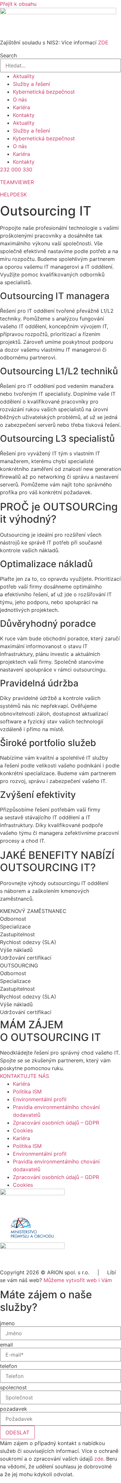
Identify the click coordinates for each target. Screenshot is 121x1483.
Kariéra (21, 107)
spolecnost (13, 1387)
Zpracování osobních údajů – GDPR (56, 1122)
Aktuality (24, 76)
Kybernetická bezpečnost (44, 91)
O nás (20, 99)
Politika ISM (27, 1091)
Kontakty (24, 115)
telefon (8, 1366)
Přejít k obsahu (18, 4)
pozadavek (13, 1408)
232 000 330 (16, 169)
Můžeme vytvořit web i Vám (78, 1280)
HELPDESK (13, 194)
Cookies (23, 1130)
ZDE (103, 42)
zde (98, 1458)
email (6, 1344)
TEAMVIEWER (17, 182)
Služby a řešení (31, 84)
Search (8, 55)
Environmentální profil (39, 1099)
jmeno (7, 1323)
